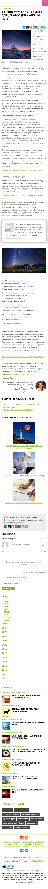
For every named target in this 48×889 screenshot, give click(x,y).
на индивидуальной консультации (15, 374)
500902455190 (38, 861)
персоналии (23, 819)
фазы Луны (7, 827)
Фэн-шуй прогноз (22, 827)
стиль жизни (32, 823)
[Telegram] (44, 27)
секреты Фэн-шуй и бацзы (13, 823)
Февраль (7, 617)
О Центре (7, 842)
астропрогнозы (21, 810)
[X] (27, 27)
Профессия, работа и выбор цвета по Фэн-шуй (24, 503)
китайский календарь (30, 814)
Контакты (16, 842)
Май (5, 609)
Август (6, 601)
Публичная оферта (26, 844)
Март (6, 614)
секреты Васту (36, 819)
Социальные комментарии (34, 572)
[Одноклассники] (30, 27)
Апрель (7, 612)
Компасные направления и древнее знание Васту (24, 476)
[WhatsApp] (41, 27)
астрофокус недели (11, 814)
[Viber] (37, 27)
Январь (7, 620)
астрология (7, 810)
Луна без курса (9, 819)
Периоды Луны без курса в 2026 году (19, 410)
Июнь (6, 606)
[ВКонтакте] (24, 27)
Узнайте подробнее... (13, 238)
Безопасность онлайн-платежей (33, 846)
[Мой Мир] (34, 27)
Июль (6, 604)
